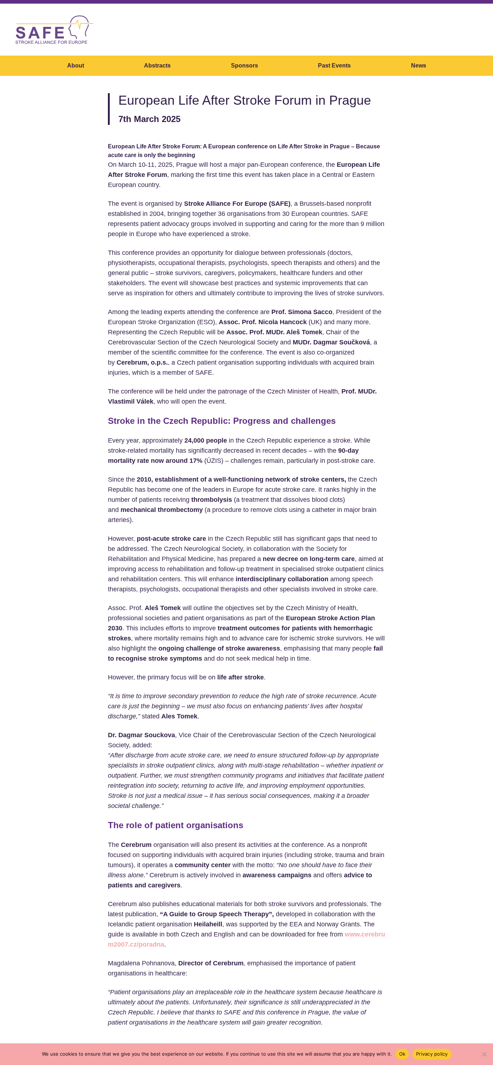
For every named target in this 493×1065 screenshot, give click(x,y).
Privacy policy (432, 1054)
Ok (402, 1054)
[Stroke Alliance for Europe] (54, 29)
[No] (484, 1054)
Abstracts (157, 65)
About (75, 65)
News (418, 65)
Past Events (334, 65)
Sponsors (244, 65)
